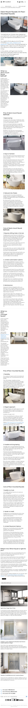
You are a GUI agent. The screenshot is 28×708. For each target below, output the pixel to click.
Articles (15, 6)
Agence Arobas (14, 706)
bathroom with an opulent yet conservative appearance (5, 336)
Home (2, 6)
